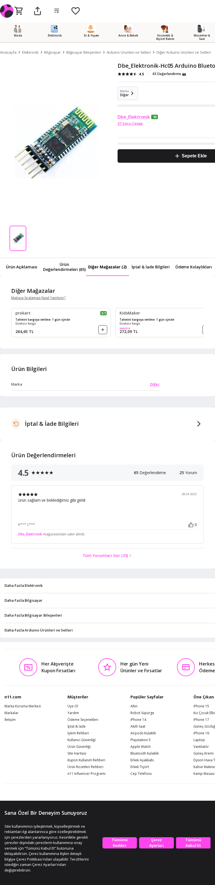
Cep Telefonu (141, 773)
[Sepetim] (18, 11)
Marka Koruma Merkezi (22, 706)
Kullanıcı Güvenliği (81, 740)
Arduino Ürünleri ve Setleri (129, 52)
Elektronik (30, 52)
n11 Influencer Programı (86, 773)
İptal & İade (76, 726)
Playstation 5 (140, 740)
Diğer (155, 384)
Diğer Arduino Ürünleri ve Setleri (183, 52)
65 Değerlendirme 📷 (169, 73)
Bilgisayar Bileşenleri (83, 52)
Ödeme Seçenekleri (82, 719)
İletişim (10, 719)
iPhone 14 (138, 719)
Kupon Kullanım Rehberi (86, 760)
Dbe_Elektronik (134, 117)
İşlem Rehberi (78, 733)
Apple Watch (140, 746)
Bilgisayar (52, 52)
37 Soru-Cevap (130, 123)
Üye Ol (72, 706)
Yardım (73, 713)
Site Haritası (76, 753)
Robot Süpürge (142, 713)
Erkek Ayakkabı (142, 760)
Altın (133, 706)
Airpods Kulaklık (143, 733)
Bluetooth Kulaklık (144, 753)
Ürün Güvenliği (79, 746)
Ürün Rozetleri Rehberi (85, 767)
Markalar (11, 713)
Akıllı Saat (137, 726)
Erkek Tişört (139, 767)
